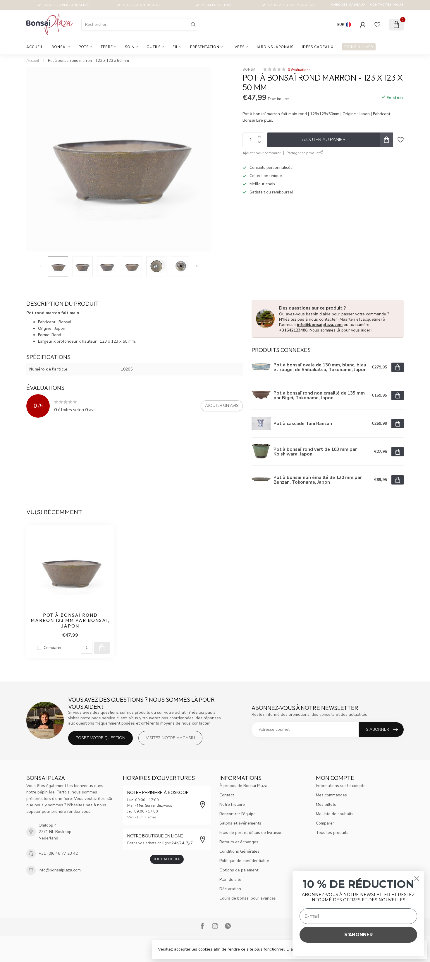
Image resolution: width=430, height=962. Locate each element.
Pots (84, 47)
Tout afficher (166, 859)
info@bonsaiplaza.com (320, 324)
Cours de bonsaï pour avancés (247, 898)
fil (175, 47)
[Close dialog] (417, 878)
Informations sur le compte (341, 785)
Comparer (53, 647)
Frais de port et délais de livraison (251, 832)
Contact (226, 795)
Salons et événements (240, 823)
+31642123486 (293, 330)
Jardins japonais (275, 47)
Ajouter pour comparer (261, 152)
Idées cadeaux (317, 47)
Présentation (204, 47)
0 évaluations (299, 69)
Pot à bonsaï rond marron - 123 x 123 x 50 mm (88, 60)
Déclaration (230, 889)
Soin (130, 47)
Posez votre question (100, 738)
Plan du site (230, 879)
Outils (154, 47)
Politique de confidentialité (244, 861)
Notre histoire (232, 804)
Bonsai (59, 47)
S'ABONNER (358, 934)
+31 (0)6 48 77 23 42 (58, 853)
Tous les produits (332, 832)
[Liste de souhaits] (377, 24)
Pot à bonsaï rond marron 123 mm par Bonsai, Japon (70, 621)
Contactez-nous (387, 5)
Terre (107, 47)
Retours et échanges (238, 842)
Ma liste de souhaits (334, 814)
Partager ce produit (303, 152)
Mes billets (326, 804)
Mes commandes (331, 795)
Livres (238, 47)
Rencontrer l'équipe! (238, 814)
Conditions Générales (239, 851)
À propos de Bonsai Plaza (243, 785)
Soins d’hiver (358, 47)
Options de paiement (238, 870)
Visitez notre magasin (170, 738)
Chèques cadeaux (348, 5)
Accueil (34, 47)
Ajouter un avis (221, 405)
